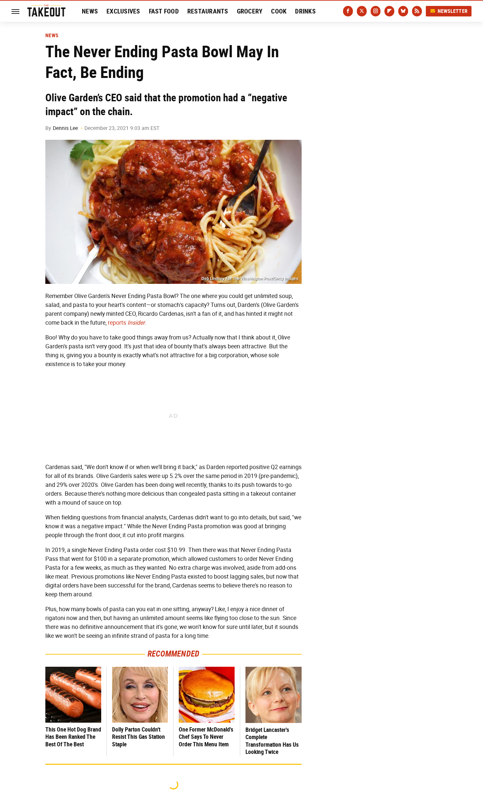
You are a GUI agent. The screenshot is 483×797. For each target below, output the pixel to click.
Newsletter (453, 11)
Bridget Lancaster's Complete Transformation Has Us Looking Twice (272, 741)
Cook (279, 11)
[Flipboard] (389, 11)
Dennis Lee (65, 128)
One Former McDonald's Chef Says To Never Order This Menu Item (206, 737)
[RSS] (417, 11)
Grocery (250, 11)
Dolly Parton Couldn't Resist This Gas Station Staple (138, 737)
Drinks (305, 11)
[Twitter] (362, 11)
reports (126, 322)
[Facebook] (348, 11)
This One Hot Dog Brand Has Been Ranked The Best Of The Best (73, 737)
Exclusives (123, 11)
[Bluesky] (403, 11)
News (90, 11)
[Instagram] (375, 11)
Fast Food (164, 11)
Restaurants (207, 11)
